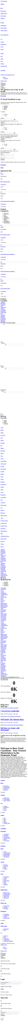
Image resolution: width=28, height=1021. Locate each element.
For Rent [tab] (6, 582)
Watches (5, 868)
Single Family (4, 613)
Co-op (2, 590)
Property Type (4, 136)
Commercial (3, 593)
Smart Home (6, 836)
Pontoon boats (6, 787)
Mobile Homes (4, 604)
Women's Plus (6, 823)
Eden (2, 306)
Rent (6, 129)
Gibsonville (3, 307)
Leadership (15, 707)
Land (2, 602)
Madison (3, 316)
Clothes (5, 216)
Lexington (3, 315)
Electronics (3, 193)
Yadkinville (3, 576)
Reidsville (3, 320)
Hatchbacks (6, 807)
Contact (5, 948)
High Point (3, 311)
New (6, 115)
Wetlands (5, 884)
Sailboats (5, 789)
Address (2, 118)
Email (2, 1013)
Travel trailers (6, 799)
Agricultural (3, 588)
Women (5, 822)
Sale (6, 128)
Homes (5, 107)
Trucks (5, 810)
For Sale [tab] (6, 583)
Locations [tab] (6, 585)
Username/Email (5, 982)
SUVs (4, 808)
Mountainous (4, 607)
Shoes (4, 819)
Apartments (3, 589)
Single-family (4, 615)
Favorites (3, 85)
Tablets (5, 839)
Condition (3, 111)
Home (2, 174)
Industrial (3, 600)
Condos (2, 595)
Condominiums (4, 594)
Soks (4, 820)
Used (6, 114)
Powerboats (6, 788)
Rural (2, 612)
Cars (5, 109)
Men (4, 818)
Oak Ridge (3, 317)
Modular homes (4, 606)
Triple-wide (6, 897)
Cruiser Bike (6, 906)
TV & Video (6, 840)
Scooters (5, 907)
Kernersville (3, 312)
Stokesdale (3, 321)
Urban (4, 883)
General (5, 106)
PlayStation (6, 929)
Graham (2, 308)
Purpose (2, 125)
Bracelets (5, 864)
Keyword (3, 121)
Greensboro (3, 310)
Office (2, 608)
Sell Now (3, 88)
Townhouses (3, 617)
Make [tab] (5, 420)
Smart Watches (6, 838)
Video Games (7, 222)
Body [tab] (5, 422)
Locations (5, 78)
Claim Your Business (8, 941)
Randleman (3, 319)
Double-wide (4, 597)
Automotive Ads (10, 74)
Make (2, 152)
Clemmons (3, 304)
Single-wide (3, 616)
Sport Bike (5, 908)
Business (18, 716)
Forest (2, 598)
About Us (5, 935)
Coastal (2, 591)
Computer (5, 835)
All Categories (4, 1)
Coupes (5, 806)
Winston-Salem (4, 575)
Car (4, 215)
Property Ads (4, 74)
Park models (3, 610)
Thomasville (3, 571)
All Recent (6, 213)
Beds (2, 137)
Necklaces (5, 866)
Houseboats (6, 786)
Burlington (3, 303)
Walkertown (3, 573)
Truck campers (6, 800)
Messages (3, 83)
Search (2, 122)
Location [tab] (6, 423)
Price (2, 153)
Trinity (2, 572)
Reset (10, 986)
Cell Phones (6, 834)
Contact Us (6, 938)
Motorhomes (6, 798)
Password (3, 983)
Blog (4, 77)
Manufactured (4, 603)
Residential (6, 221)
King (2, 313)
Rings (4, 867)
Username (3, 1012)
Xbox (4, 930)
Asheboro (3, 302)
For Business (6, 939)
